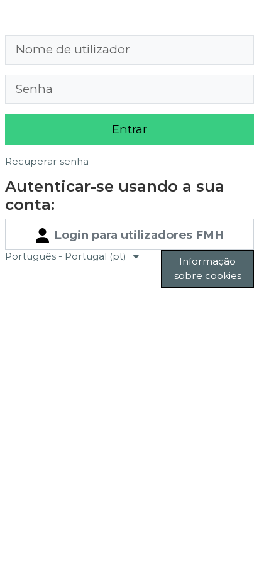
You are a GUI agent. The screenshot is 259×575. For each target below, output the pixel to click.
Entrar (129, 129)
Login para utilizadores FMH (137, 234)
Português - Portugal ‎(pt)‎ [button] (67, 256)
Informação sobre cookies (207, 268)
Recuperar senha (47, 161)
